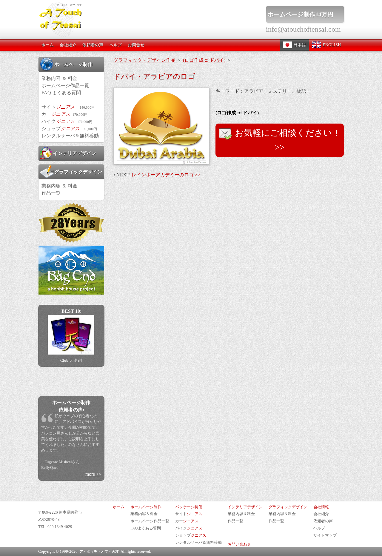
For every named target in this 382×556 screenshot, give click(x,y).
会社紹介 (68, 44)
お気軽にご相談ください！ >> (287, 140)
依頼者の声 (92, 44)
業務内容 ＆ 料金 (59, 78)
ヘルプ (115, 44)
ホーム (47, 44)
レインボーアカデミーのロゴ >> (166, 174)
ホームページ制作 (73, 64)
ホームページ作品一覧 (65, 85)
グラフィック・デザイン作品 (144, 60)
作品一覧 (51, 192)
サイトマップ (325, 535)
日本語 (299, 44)
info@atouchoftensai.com (303, 29)
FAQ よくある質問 (61, 92)
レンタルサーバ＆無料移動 (70, 135)
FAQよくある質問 (145, 528)
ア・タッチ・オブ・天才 (99, 551)
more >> (93, 474)
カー (64, 114)
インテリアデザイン (74, 153)
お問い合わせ (239, 544)
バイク (66, 121)
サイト (68, 107)
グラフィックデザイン (78, 171)
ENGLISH (331, 44)
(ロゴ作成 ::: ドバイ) (204, 60)
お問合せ (136, 44)
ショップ (69, 128)
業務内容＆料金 (144, 514)
